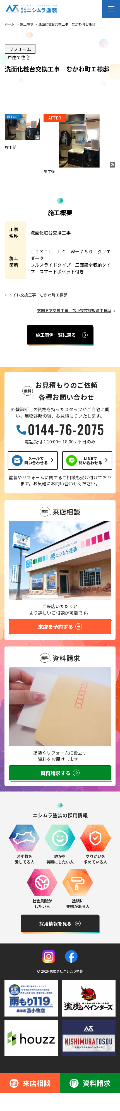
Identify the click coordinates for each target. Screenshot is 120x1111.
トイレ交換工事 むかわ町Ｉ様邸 (38, 295)
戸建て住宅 (19, 57)
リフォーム (20, 49)
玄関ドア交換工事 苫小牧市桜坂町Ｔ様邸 (74, 310)
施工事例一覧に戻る (56, 334)
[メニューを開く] (111, 9)
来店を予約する (55, 626)
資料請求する (55, 773)
